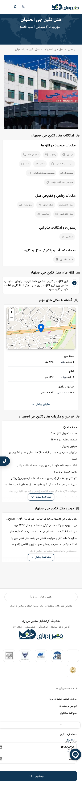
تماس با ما (71, 742)
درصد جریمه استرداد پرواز (63, 699)
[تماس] (23, 7)
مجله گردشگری (68, 735)
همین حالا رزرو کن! (41, 597)
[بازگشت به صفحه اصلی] (65, 7)
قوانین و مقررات (68, 706)
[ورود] (15, 7)
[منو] (7, 7)
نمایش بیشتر (43, 404)
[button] (41, 328)
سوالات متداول (68, 713)
